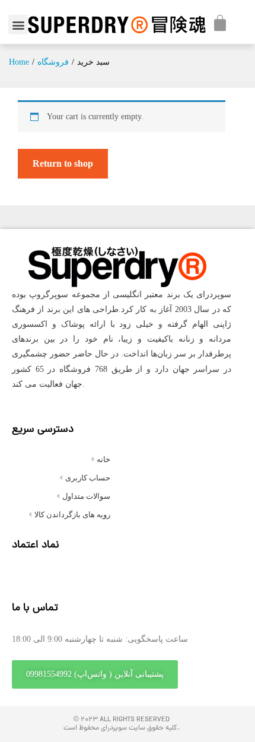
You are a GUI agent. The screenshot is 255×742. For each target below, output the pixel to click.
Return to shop (63, 163)
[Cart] (220, 23)
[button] (18, 24)
